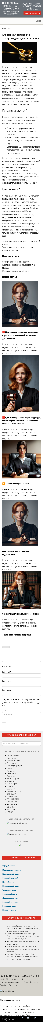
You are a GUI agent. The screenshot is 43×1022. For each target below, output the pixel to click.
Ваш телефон (7, 681)
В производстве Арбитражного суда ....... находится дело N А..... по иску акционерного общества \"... (23, 949)
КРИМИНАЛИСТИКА (14, 791)
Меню (38, 21)
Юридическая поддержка (21, 735)
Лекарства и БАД (13, 755)
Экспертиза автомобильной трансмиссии (20, 614)
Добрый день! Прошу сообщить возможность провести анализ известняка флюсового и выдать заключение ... (22, 956)
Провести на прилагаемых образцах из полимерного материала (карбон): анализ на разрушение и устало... (23, 928)
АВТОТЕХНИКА (12, 804)
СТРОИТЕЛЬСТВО (13, 799)
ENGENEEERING (12, 802)
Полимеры (11, 776)
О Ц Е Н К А (10, 807)
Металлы (10, 781)
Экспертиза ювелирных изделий (15, 262)
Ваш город (6, 690)
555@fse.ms (32, 9)
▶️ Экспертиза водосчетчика (15, 483)
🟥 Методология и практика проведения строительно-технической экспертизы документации (20, 335)
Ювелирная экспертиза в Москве (15, 271)
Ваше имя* (6, 672)
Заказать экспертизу (32, 13)
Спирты (9, 768)
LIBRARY (9, 812)
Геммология (6, 28)
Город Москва (8, 865)
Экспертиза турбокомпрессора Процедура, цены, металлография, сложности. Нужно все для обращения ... (24, 936)
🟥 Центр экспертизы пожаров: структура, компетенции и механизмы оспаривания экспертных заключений (21, 420)
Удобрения (11, 771)
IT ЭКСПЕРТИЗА (12, 797)
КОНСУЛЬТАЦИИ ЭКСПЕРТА (21, 918)
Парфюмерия (11, 773)
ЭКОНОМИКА (11, 794)
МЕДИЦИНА (11, 789)
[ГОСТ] (21, 845)
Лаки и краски (12, 758)
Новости (10, 786)
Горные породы (12, 784)
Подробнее (25, 1015)
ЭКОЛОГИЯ (11, 809)
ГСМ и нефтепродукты (14, 766)
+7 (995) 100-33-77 (32, 6)
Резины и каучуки (13, 779)
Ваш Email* (6, 666)
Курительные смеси (14, 761)
